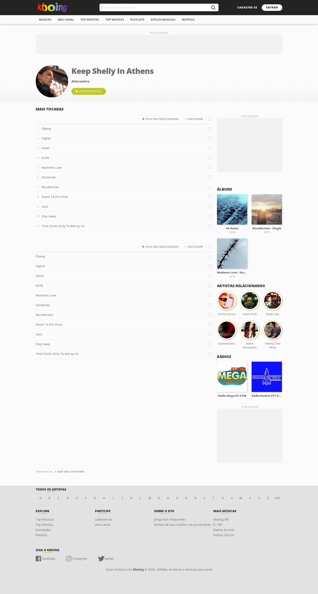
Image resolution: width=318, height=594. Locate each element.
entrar (272, 7)
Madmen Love (52, 167)
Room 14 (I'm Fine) (55, 197)
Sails (45, 206)
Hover (46, 148)
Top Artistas (44, 525)
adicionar (195, 119)
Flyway (46, 128)
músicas (45, 19)
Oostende (49, 177)
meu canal (66, 19)
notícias (188, 19)
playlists (137, 19)
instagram (79, 559)
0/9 (277, 498)
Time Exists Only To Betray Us (63, 226)
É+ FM (217, 525)
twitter (109, 559)
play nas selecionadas (162, 119)
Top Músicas (45, 519)
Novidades (43, 530)
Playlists (41, 535)
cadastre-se (247, 7)
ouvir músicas (90, 91)
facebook (48, 559)
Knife (45, 158)
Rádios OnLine (223, 535)
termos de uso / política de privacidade (182, 525)
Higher (46, 138)
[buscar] (213, 7)
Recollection (50, 187)
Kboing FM (221, 519)
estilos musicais (163, 19)
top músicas (115, 19)
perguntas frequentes (170, 519)
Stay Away (49, 216)
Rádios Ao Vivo (223, 530)
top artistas (89, 19)
